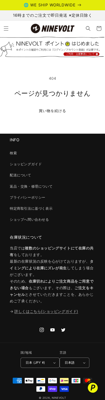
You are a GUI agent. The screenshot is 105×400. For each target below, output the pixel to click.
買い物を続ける (52, 110)
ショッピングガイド (26, 164)
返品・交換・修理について (31, 186)
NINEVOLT (59, 398)
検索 (13, 153)
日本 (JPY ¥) (35, 362)
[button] (6, 28)
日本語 (69, 362)
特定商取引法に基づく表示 (31, 208)
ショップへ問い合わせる (29, 219)
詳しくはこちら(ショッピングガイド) (46, 311)
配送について (20, 175)
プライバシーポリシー (27, 197)
